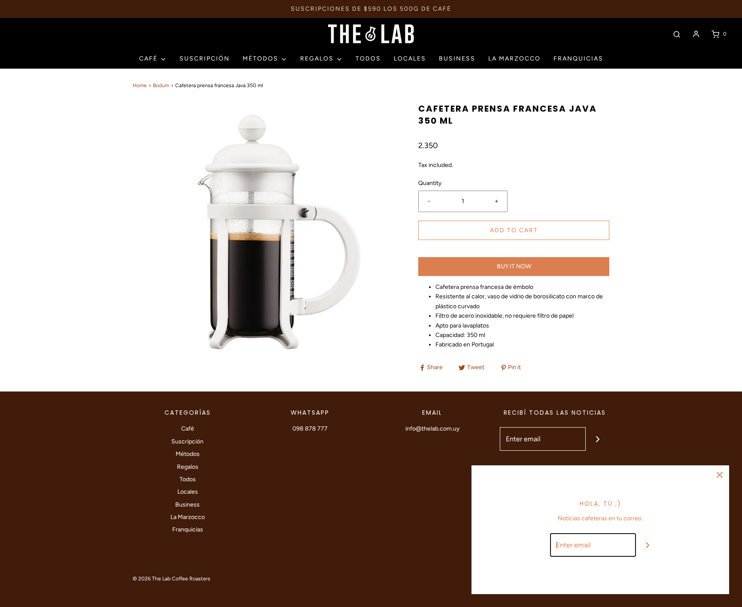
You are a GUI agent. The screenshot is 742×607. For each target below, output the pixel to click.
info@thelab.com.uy (432, 428)
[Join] (597, 439)
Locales (410, 58)
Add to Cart (514, 230)
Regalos (187, 466)
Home (140, 85)
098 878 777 (310, 428)
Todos (368, 58)
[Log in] (696, 34)
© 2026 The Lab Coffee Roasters (171, 579)
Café (187, 428)
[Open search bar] (676, 34)
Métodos (188, 454)
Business (457, 58)
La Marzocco (514, 58)
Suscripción (204, 58)
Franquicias (578, 58)
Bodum (161, 85)
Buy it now (514, 266)
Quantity (429, 183)
